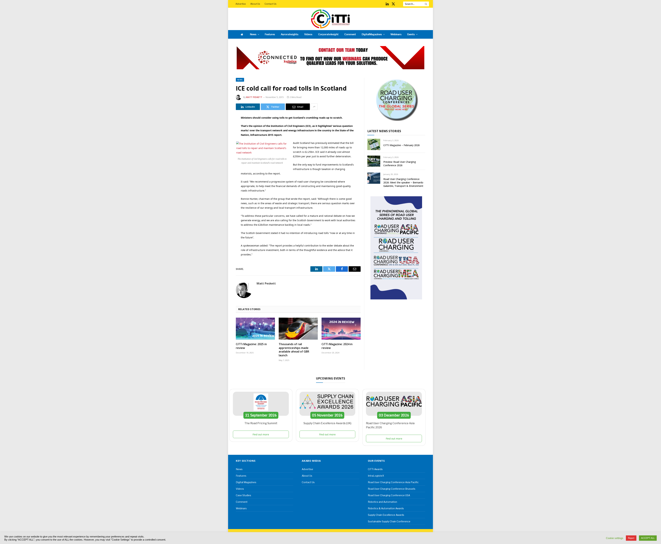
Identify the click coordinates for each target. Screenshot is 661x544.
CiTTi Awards (375, 469)
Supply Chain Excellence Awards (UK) (327, 423)
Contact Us (270, 3)
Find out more (261, 434)
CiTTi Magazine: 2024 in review (337, 346)
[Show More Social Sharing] (314, 106)
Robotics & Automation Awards (386, 508)
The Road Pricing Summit (260, 423)
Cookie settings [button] (614, 538)
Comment (350, 34)
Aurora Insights (289, 34)
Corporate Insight (328, 34)
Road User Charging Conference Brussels (391, 488)
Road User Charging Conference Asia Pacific (393, 482)
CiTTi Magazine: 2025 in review (251, 346)
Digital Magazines (372, 34)
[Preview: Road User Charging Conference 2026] (373, 161)
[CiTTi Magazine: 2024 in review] (341, 329)
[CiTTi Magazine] (330, 19)
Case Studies (243, 495)
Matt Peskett (254, 97)
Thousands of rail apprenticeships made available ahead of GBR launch (294, 349)
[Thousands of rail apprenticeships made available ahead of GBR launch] (298, 329)
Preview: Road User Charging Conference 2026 (399, 163)
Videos (308, 34)
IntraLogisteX (376, 475)
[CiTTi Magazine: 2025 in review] (255, 329)
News (253, 34)
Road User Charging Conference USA (389, 495)
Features (270, 34)
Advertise (240, 3)
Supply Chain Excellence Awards (386, 514)
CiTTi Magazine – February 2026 (401, 145)
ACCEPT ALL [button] (648, 538)
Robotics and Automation (382, 501)
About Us (255, 3)
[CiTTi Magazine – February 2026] (373, 144)
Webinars (395, 34)
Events (411, 34)
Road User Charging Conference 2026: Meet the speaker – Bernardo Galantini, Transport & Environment (403, 182)
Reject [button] (631, 538)
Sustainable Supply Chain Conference (389, 521)
